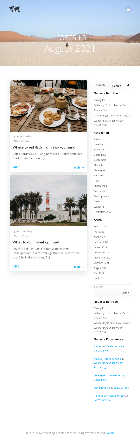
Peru (96, 180)
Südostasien (100, 191)
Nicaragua (99, 170)
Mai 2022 (99, 231)
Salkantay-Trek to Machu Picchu (111, 105)
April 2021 (99, 278)
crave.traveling (24, 136)
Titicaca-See (100, 110)
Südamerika (100, 185)
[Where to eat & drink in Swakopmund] (48, 106)
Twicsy (97, 346)
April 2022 (99, 236)
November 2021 (103, 257)
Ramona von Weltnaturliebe (109, 395)
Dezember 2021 (103, 252)
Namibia (98, 165)
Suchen (98, 287)
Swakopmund (101, 196)
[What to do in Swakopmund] (48, 200)
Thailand (98, 201)
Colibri (110, 433)
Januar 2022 (100, 247)
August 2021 (101, 268)
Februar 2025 (101, 226)
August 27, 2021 (22, 140)
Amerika (98, 144)
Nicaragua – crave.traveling (109, 375)
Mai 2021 (99, 273)
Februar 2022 (101, 242)
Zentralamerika (102, 211)
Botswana (99, 149)
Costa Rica (100, 154)
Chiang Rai (100, 100)
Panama (98, 175)
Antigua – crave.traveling (107, 358)
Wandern (99, 206)
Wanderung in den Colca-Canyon (112, 115)
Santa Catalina (122, 387)
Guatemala (100, 160)
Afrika (97, 139)
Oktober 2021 (101, 262)
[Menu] (128, 9)
